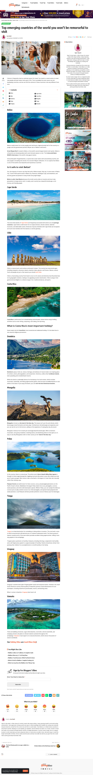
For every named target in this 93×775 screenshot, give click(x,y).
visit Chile (38, 272)
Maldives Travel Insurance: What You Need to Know (21, 658)
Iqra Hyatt (9, 36)
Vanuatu (38, 103)
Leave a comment (53, 754)
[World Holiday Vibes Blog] (46, 765)
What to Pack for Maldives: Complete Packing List (21, 660)
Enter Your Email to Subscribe (16, 677)
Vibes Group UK (35, 773)
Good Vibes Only (30, 642)
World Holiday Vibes (57, 773)
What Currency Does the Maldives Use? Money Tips (21, 663)
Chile (11, 96)
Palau (11, 101)
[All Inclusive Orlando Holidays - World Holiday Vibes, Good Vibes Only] (78, 119)
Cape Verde (38, 93)
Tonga (37, 101)
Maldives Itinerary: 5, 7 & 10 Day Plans (18, 655)
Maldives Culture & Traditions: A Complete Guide (20, 652)
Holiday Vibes (15, 642)
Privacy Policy (6, 771)
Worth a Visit (6, 23)
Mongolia (38, 98)
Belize (11, 93)
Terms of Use (14, 771)
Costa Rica (38, 96)
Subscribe (18, 684)
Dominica (12, 98)
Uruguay (12, 103)
